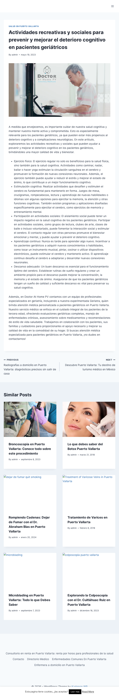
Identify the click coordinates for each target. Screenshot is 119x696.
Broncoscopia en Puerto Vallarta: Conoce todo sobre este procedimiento (30, 448)
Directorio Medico (38, 659)
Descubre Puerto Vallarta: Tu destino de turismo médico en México (90, 365)
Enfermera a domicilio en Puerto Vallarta (59, 665)
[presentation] (30, 419)
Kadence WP (80, 686)
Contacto (18, 659)
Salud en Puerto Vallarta (24, 26)
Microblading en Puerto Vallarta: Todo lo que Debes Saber (29, 599)
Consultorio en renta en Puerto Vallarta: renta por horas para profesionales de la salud (59, 653)
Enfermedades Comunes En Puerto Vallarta (79, 659)
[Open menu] (112, 6)
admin (15, 54)
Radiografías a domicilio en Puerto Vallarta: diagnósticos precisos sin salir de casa (30, 367)
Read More (88, 691)
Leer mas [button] (75, 691)
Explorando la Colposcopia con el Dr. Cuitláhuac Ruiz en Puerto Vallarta (89, 599)
